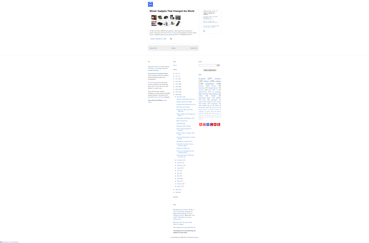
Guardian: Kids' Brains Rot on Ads (186, 104)
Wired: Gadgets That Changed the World (172, 11)
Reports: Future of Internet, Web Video (185, 133)
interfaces (202, 88)
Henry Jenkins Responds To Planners (184, 129)
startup (200, 118)
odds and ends (215, 107)
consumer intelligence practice (183, 214)
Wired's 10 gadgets (173, 33)
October (179, 163)
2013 (176, 76)
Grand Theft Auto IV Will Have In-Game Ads (185, 156)
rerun (205, 113)
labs (218, 115)
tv (216, 90)
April (178, 178)
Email (205, 22)
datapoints (209, 83)
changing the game (209, 115)
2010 (176, 84)
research (219, 102)
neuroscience (203, 92)
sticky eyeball (202, 105)
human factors (213, 88)
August (179, 168)
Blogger (196, 237)
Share (174, 65)
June (178, 173)
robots (201, 96)
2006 (176, 94)
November (180, 160)
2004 (176, 192)
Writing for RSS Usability (184, 126)
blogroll (200, 115)
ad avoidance (216, 92)
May (178, 176)
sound (207, 107)
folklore (218, 98)
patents (200, 109)
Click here (206, 26)
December (180, 97)
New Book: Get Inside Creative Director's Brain (185, 144)
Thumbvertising (181, 123)
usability (204, 104)
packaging (216, 113)
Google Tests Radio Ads (183, 148)
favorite (201, 107)
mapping (201, 117)
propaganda (214, 100)
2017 (176, 73)
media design (210, 111)
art (210, 105)
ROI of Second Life (182, 121)
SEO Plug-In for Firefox (183, 107)
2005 (176, 190)
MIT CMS (177, 217)
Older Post (193, 48)
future (206, 81)
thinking (215, 94)
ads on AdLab (209, 109)
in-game (202, 78)
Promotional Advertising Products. (158, 73)
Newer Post (153, 48)
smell (217, 109)
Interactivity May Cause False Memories (185, 110)
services (201, 90)
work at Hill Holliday (179, 211)
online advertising (158, 97)
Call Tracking (153, 82)
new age (207, 117)
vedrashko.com (207, 19)
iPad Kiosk (156, 66)
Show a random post (210, 70)
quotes (210, 113)
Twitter (216, 22)
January (179, 186)
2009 (176, 87)
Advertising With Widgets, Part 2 (186, 118)
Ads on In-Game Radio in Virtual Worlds (186, 138)
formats (201, 86)
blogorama (210, 102)
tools (210, 90)
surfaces (201, 102)
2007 (176, 92)
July (178, 170)
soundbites (201, 111)
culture (218, 81)
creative (217, 78)
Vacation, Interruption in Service (185, 99)
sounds (217, 117)
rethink (213, 96)
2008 (176, 89)
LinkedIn (210, 22)
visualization (214, 104)
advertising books (205, 98)
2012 (176, 79)
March (179, 181)
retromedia (205, 94)
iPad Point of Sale (153, 68)
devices (213, 86)
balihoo (217, 105)
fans (204, 100)
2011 (176, 81)
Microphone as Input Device (184, 141)
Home (174, 48)
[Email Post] (170, 38)
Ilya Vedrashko (184, 209)
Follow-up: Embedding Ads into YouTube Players (185, 151)
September (180, 165)
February (179, 184)
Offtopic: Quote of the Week (184, 102)
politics (212, 117)
